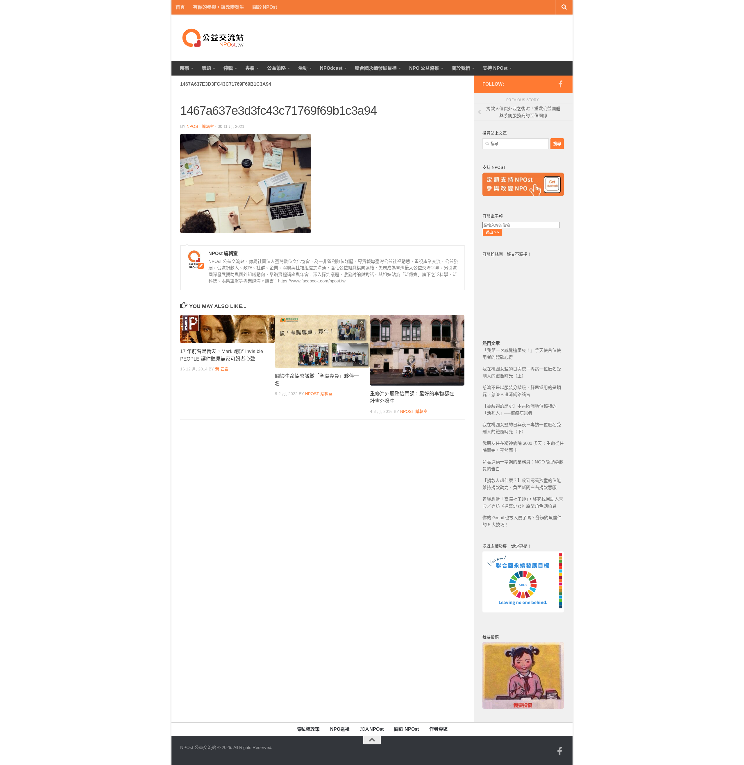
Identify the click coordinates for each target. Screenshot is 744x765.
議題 (206, 68)
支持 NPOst (495, 68)
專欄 (250, 68)
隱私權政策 (308, 729)
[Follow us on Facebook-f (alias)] (560, 83)
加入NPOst (372, 729)
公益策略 (276, 68)
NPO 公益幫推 (424, 68)
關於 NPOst (264, 7)
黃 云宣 (221, 369)
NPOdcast (331, 68)
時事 (184, 68)
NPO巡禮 (340, 729)
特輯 (228, 68)
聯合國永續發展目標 (376, 68)
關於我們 (461, 68)
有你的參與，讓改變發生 (218, 7)
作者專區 (438, 729)
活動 (302, 68)
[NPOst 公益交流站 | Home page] (213, 37)
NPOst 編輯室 (200, 126)
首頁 (180, 7)
